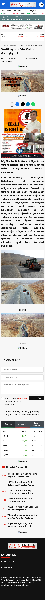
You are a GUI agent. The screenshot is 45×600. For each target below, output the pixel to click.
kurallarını (22, 398)
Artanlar (8, 424)
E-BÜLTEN (6, 567)
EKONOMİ (13, 45)
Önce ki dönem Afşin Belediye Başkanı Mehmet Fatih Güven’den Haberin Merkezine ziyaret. (22, 475)
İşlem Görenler (36, 424)
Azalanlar (22, 424)
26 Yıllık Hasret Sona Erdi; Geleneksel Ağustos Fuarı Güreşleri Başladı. (20, 483)
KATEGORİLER (9, 555)
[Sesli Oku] (12, 104)
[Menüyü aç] (4, 4)
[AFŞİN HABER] (23, 4)
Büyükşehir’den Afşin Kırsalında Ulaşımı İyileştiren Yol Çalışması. (23, 508)
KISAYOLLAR (8, 561)
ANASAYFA (4, 45)
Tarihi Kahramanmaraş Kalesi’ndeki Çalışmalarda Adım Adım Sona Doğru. (21, 492)
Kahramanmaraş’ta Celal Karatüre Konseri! (23, 19)
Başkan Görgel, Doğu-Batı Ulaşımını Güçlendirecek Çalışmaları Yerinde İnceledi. (22, 525)
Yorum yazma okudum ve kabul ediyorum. (16, 401)
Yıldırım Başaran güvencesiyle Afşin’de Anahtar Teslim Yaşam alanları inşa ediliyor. (23, 516)
